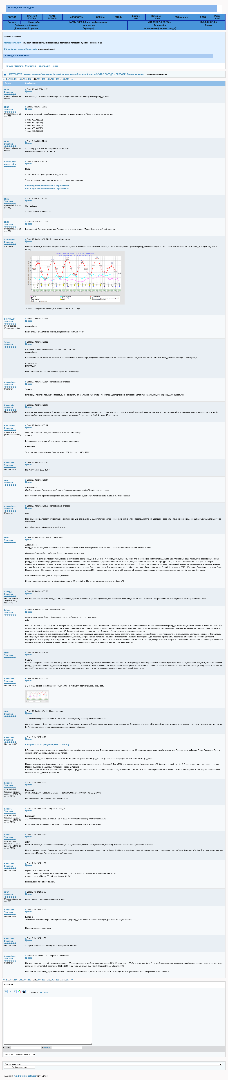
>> (72, 79)
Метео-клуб (217, 17)
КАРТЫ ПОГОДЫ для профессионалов (88, 22)
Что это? (44, 992)
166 (63, 79)
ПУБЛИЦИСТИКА (208, 22)
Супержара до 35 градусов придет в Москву (47, 744)
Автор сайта (160, 25)
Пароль (47, 1047)
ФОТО (203, 17)
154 (15, 79)
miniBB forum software (25, 1076)
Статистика (30, 66)
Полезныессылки (156, 17)
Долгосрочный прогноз (26, 28)
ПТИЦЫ (118, 17)
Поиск (55, 66)
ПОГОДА (12, 17)
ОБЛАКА (100, 17)
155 (20, 79)
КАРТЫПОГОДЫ (52, 17)
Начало (9, 66)
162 (52, 79)
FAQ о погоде (181, 17)
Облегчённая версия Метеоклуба (20, 49)
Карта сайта (34, 22)
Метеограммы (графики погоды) (160, 28)
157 (29, 79)
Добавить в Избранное (26, 25)
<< (4, 79)
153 (11, 79)
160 (43, 79)
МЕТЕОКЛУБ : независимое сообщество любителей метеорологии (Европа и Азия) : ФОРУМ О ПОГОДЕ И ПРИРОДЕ (67, 74)
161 (48, 79)
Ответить (19, 66)
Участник (8, 92)
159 (38, 79)
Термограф (88, 28)
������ (10, 94)
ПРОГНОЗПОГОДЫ (32, 17)
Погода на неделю (136, 74)
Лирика (208, 25)
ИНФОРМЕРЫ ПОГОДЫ (160, 22)
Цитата (28, 91)
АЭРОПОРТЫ (76, 17)
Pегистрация (44, 66)
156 (25, 79)
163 (57, 79)
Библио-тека (136, 17)
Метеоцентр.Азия (12, 43)
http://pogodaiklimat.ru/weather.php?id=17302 (47, 188)
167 (67, 79)
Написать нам (89, 25)
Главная (12, 22)
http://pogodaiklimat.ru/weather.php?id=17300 (47, 185)
